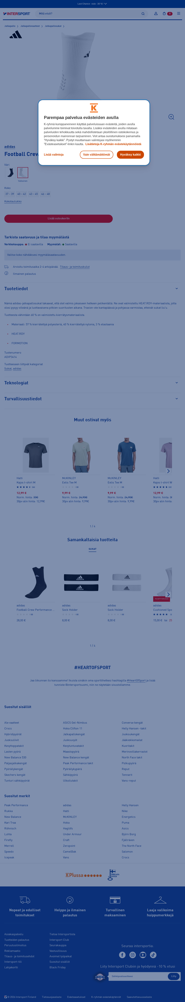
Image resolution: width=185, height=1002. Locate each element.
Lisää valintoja (54, 154)
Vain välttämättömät (96, 154)
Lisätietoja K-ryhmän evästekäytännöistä (113, 144)
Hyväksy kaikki (130, 154)
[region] (93, 132)
